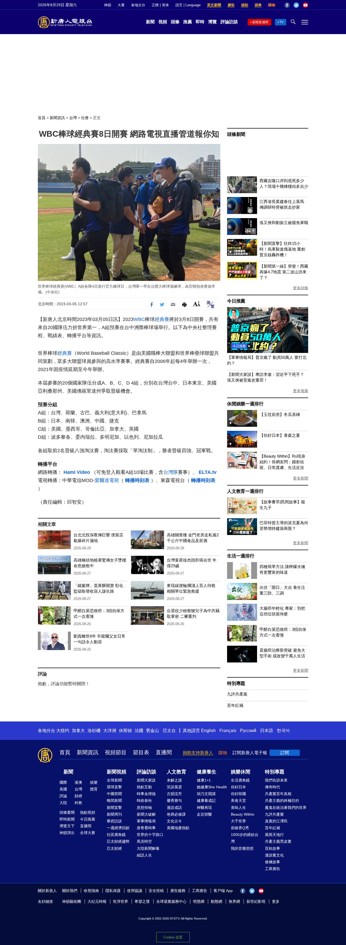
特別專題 (236, 683)
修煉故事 (272, 862)
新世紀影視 (256, 901)
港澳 (78, 782)
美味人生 (238, 807)
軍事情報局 (146, 821)
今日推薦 (236, 301)
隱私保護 (113, 890)
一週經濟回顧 (118, 828)
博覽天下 (67, 826)
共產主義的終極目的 (282, 800)
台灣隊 (170, 472)
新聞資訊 (57, 118)
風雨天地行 (274, 834)
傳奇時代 (272, 787)
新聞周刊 (114, 814)
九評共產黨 (237, 694)
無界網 (234, 901)
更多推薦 (300, 391)
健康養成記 (206, 800)
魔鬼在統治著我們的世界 (286, 807)
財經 (78, 796)
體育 (94, 789)
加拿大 (78, 730)
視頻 (162, 21)
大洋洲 (109, 730)
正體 (155, 5)
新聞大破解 (146, 814)
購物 (271, 5)
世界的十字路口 (150, 834)
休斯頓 (125, 730)
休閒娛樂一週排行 (245, 403)
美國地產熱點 (178, 828)
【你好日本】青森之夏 (280, 435)
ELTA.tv (208, 472)
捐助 (244, 5)
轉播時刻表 (138, 480)
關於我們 (69, 890)
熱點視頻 (87, 812)
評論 (63, 796)
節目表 (141, 752)
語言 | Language (188, 5)
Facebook (287, 5)
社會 (85, 118)
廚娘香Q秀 (240, 828)
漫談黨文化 (274, 855)
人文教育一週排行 (245, 491)
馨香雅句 (174, 800)
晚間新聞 (114, 800)
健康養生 (206, 772)
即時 (200, 21)
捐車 (258, 5)
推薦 (187, 21)
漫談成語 (174, 807)
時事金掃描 (146, 794)
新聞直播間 (260, 22)
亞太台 (169, 730)
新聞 (150, 21)
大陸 (63, 802)
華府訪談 (114, 821)
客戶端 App (223, 890)
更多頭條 (300, 288)
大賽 (121, 5)
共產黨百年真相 (278, 794)
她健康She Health (212, 787)
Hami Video (77, 472)
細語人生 (144, 855)
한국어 (283, 730)
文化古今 (174, 821)
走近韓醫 (204, 814)
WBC (139, 319)
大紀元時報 (97, 901)
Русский (248, 730)
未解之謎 (174, 780)
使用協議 (134, 890)
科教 (78, 802)
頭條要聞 (67, 812)
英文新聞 (214, 5)
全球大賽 (87, 833)
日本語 (266, 730)
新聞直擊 (114, 807)
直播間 (164, 752)
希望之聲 (142, 901)
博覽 (212, 21)
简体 (165, 5)
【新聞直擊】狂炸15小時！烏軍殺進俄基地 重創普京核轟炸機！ (282, 249)
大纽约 (62, 730)
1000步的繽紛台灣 (244, 838)
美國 (63, 789)
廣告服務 (177, 890)
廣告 (231, 5)
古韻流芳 (174, 794)
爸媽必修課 (176, 814)
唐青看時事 (146, 828)
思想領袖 (144, 807)
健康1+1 (204, 780)
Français (227, 730)
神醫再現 (204, 807)
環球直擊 (114, 787)
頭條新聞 (236, 134)
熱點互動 (144, 787)
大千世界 (238, 821)
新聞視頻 (116, 772)
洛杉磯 (94, 730)
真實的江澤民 (276, 821)
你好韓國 (238, 794)
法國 (139, 730)
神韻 (107, 5)
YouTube (305, 5)
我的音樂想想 (242, 848)
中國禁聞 (114, 794)
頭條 (175, 21)
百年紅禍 (235, 705)
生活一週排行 (240, 556)
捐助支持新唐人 (198, 752)
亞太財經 (114, 848)
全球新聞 (114, 780)
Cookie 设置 (173, 937)
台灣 (73, 118)
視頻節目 (116, 752)
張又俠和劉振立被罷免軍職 (284, 222)
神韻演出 (67, 833)
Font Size (197, 303)
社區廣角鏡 (116, 834)
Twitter (296, 5)
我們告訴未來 (276, 780)
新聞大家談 (146, 780)
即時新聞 (67, 819)
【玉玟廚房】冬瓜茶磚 (280, 414)
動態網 (216, 901)
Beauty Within (242, 814)
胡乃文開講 (206, 794)
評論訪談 (229, 21)
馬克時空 (144, 841)
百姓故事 (272, 848)
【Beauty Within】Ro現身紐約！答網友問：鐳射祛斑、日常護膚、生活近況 (282, 462)
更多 (276, 901)
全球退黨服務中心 (171, 901)
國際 (63, 782)
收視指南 (91, 890)
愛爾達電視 (107, 480)
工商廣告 (272, 869)
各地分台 (138, 5)
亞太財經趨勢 (118, 841)
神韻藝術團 (71, 901)
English (208, 730)
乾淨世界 (120, 901)
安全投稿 (156, 890)
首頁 (41, 118)
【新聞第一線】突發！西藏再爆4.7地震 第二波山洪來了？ (284, 272)
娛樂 (94, 782)
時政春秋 (144, 800)
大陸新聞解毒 (148, 848)
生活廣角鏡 (240, 780)
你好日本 (238, 787)
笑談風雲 (174, 787)
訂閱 (284, 752)
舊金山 (152, 730)
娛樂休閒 (240, 772)
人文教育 (176, 772)
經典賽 (162, 319)
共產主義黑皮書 (278, 841)
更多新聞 (300, 478)
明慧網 (198, 901)
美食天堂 (238, 800)
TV (282, 22)
